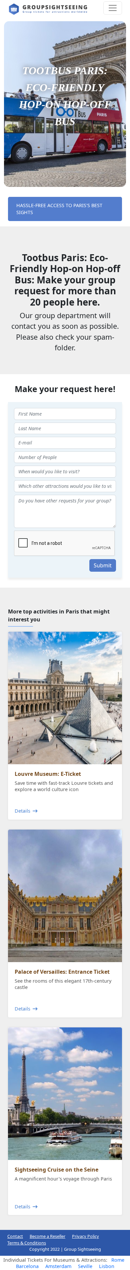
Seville (85, 1266)
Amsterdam (58, 1266)
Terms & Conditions (26, 1243)
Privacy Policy (85, 1236)
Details (22, 811)
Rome (117, 1260)
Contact (15, 1236)
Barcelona (27, 1266)
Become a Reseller (47, 1236)
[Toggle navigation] (112, 8)
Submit (103, 565)
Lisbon (106, 1266)
